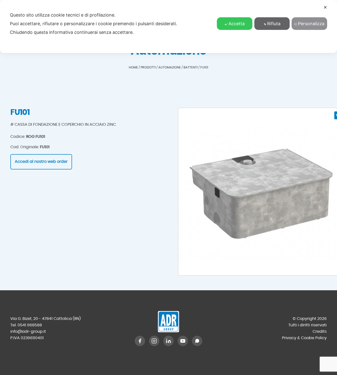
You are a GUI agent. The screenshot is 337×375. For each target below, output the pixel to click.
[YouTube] (183, 341)
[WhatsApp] (197, 341)
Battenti (191, 67)
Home (133, 67)
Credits (320, 331)
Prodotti (148, 67)
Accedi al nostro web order (41, 162)
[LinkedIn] (168, 341)
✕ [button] (325, 7)
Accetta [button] (236, 23)
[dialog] (168, 26)
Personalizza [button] (311, 23)
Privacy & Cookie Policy (304, 338)
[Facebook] (140, 341)
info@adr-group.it (28, 331)
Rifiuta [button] (274, 23)
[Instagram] (154, 341)
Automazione (169, 67)
